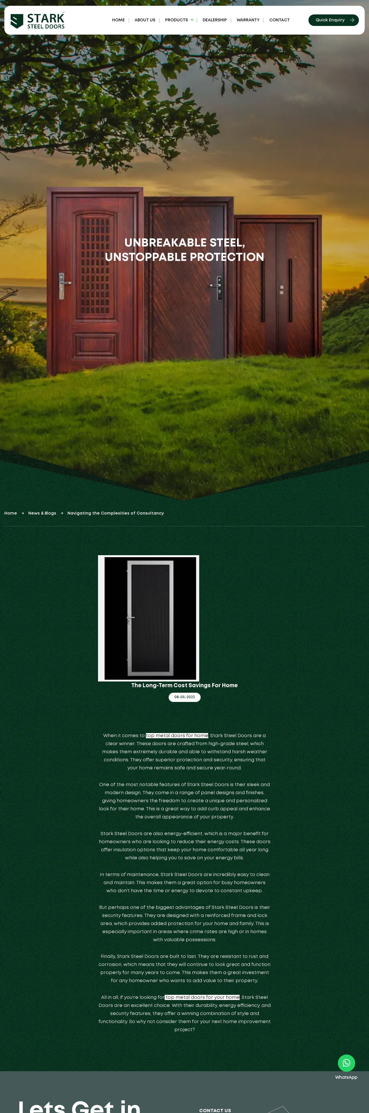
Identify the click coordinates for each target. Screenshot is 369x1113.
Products (176, 20)
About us (145, 20)
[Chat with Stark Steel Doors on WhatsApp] (346, 1063)
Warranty (248, 20)
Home (118, 20)
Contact (279, 20)
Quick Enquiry (330, 20)
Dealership (215, 20)
